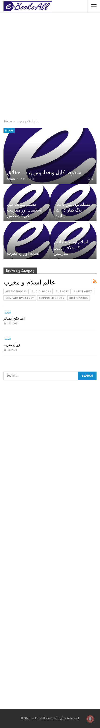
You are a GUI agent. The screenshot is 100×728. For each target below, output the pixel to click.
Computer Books (51, 298)
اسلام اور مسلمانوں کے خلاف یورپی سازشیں (71, 247)
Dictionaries (78, 298)
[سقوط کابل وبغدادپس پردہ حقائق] (50, 156)
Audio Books (41, 291)
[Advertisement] (50, 67)
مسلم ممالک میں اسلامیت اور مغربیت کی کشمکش (24, 210)
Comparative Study (19, 298)
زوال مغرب (11, 344)
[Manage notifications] (90, 719)
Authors (62, 291)
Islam (9, 130)
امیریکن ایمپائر (14, 318)
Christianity (83, 291)
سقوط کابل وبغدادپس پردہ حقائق (44, 172)
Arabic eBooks (16, 291)
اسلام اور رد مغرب (23, 253)
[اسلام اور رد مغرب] (26, 240)
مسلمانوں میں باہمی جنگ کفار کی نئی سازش (72, 210)
